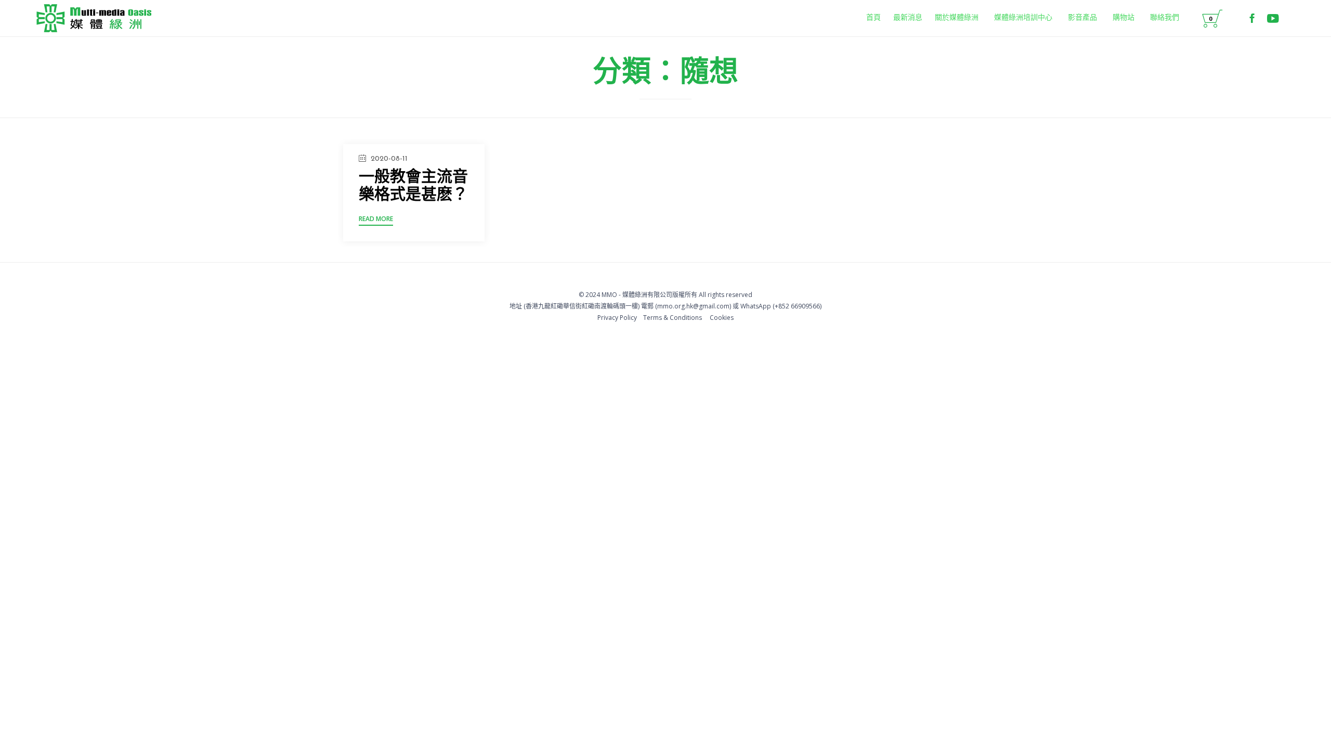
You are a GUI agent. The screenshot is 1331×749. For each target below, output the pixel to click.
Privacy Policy (617, 317)
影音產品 (1082, 18)
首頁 (873, 18)
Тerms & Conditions (672, 317)
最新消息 (907, 18)
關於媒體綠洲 (956, 18)
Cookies (722, 317)
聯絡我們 (1164, 18)
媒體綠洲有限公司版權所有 (659, 294)
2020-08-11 (389, 159)
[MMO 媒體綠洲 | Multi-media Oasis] (93, 18)
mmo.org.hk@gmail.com (693, 306)
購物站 (1123, 18)
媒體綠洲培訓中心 (1023, 18)
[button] (376, 220)
